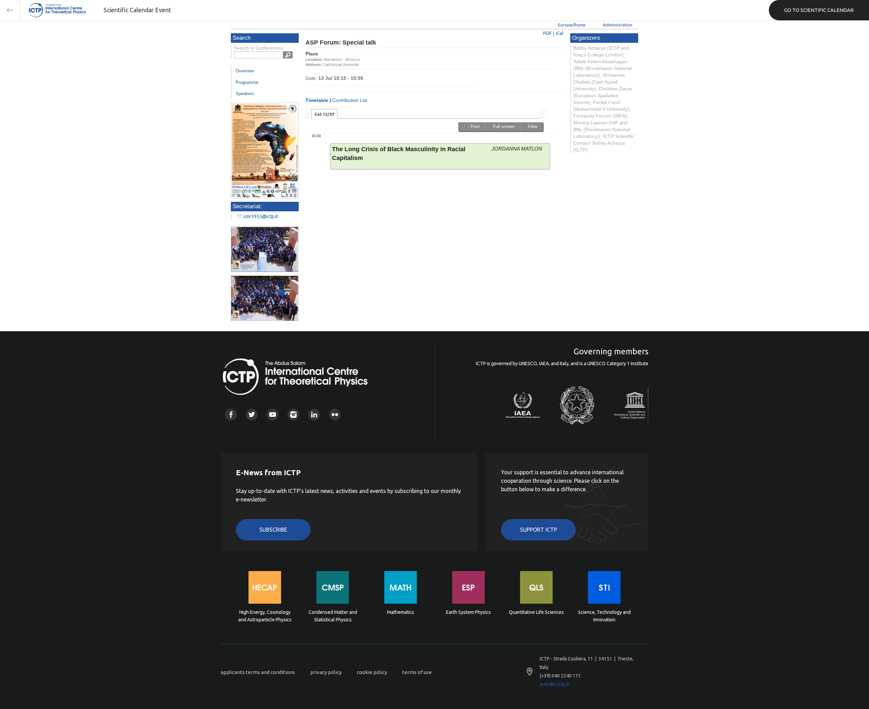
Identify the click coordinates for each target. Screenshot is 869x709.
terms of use (417, 672)
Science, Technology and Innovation (604, 615)
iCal (559, 33)
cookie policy (372, 672)
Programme (247, 82)
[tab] (324, 114)
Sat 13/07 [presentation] (324, 114)
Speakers (245, 93)
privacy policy (325, 672)
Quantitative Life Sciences (536, 612)
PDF (547, 33)
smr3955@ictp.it (260, 216)
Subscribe (273, 530)
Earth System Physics (468, 612)
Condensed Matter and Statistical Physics (333, 615)
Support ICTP (538, 530)
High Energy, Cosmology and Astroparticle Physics (265, 615)
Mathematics (400, 612)
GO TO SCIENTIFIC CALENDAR (819, 10)
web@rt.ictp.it (554, 684)
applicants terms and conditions (258, 672)
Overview (245, 70)
